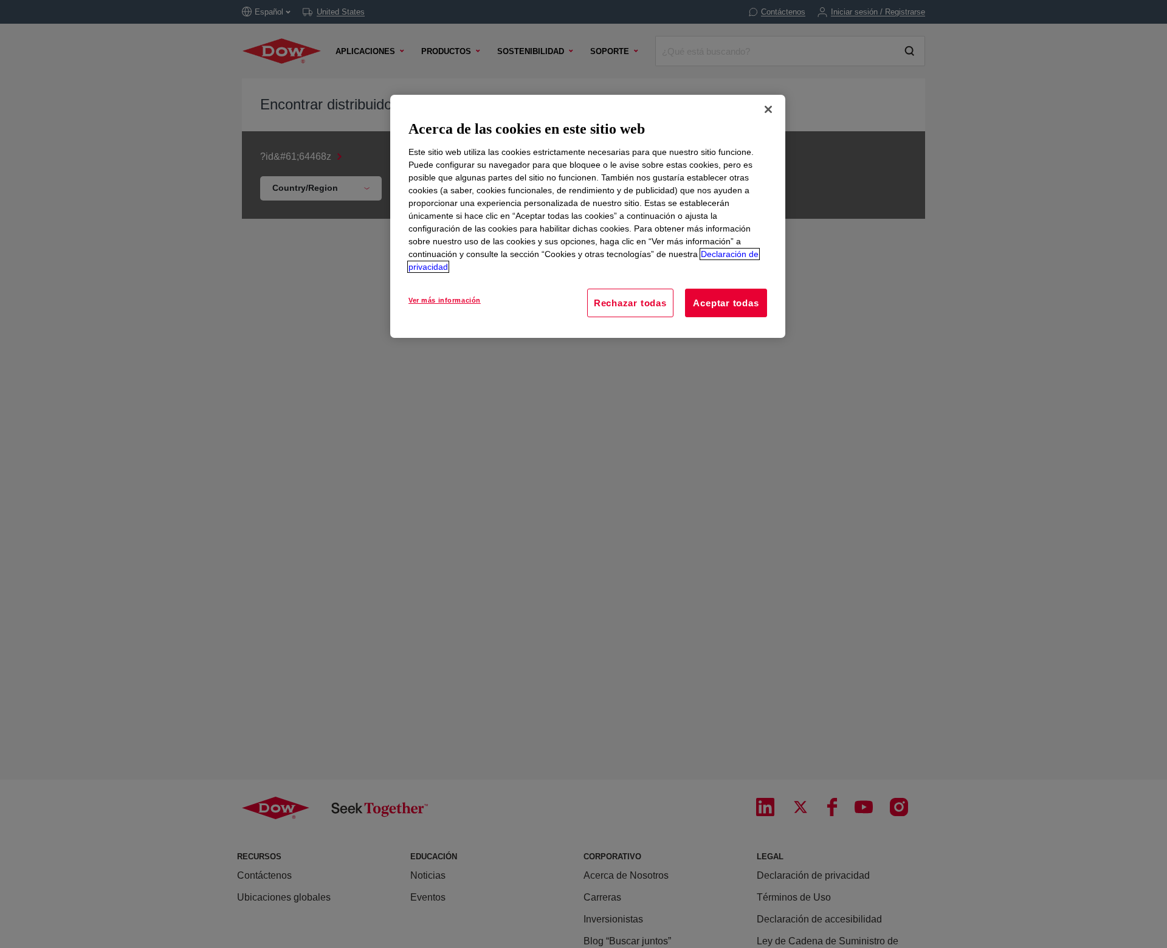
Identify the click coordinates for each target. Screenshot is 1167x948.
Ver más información (444, 300)
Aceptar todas (726, 303)
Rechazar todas (630, 303)
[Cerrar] (768, 109)
